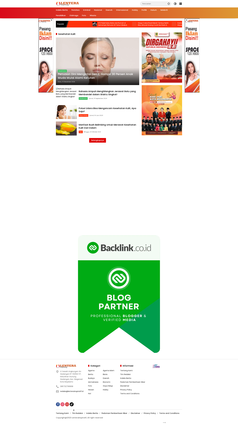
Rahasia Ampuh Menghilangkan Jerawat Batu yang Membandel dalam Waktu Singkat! (107, 93)
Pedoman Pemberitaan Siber (132, 382)
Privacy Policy (126, 389)
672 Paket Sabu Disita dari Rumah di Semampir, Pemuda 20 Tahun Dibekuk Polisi (97, 24)
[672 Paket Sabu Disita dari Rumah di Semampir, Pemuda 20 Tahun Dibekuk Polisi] (79, 24)
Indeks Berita (125, 378)
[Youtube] (67, 404)
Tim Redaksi (125, 374)
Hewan (91, 389)
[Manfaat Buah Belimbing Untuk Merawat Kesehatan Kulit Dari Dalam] (66, 128)
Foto (90, 386)
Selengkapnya (97, 140)
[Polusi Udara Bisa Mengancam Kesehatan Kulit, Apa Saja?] (66, 112)
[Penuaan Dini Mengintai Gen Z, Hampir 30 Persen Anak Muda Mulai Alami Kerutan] (97, 61)
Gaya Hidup (83, 115)
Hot (89, 393)
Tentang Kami (126, 370)
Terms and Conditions (129, 393)
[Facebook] (58, 404)
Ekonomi (106, 382)
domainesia (93, 382)
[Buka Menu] (180, 3)
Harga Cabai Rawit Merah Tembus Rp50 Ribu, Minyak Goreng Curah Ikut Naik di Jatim (138, 24)
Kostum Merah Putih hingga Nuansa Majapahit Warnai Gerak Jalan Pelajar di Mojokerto (177, 24)
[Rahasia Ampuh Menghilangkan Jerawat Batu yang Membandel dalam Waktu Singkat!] (66, 95)
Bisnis (105, 374)
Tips (80, 132)
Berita (90, 374)
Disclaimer (124, 386)
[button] (168, 4)
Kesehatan (62, 71)
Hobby (105, 389)
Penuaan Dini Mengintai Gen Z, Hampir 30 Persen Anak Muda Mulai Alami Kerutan (95, 76)
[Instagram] (62, 404)
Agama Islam (108, 370)
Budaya (91, 378)
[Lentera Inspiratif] (67, 3)
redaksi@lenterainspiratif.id (71, 391)
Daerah (106, 378)
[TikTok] (72, 404)
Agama (91, 370)
